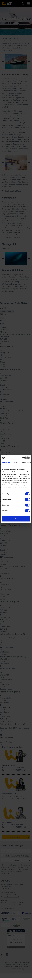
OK (16, 519)
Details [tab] (16, 462)
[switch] (27, 499)
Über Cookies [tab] (26, 462)
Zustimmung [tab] (6, 462)
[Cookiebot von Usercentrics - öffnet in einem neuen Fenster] (22, 458)
